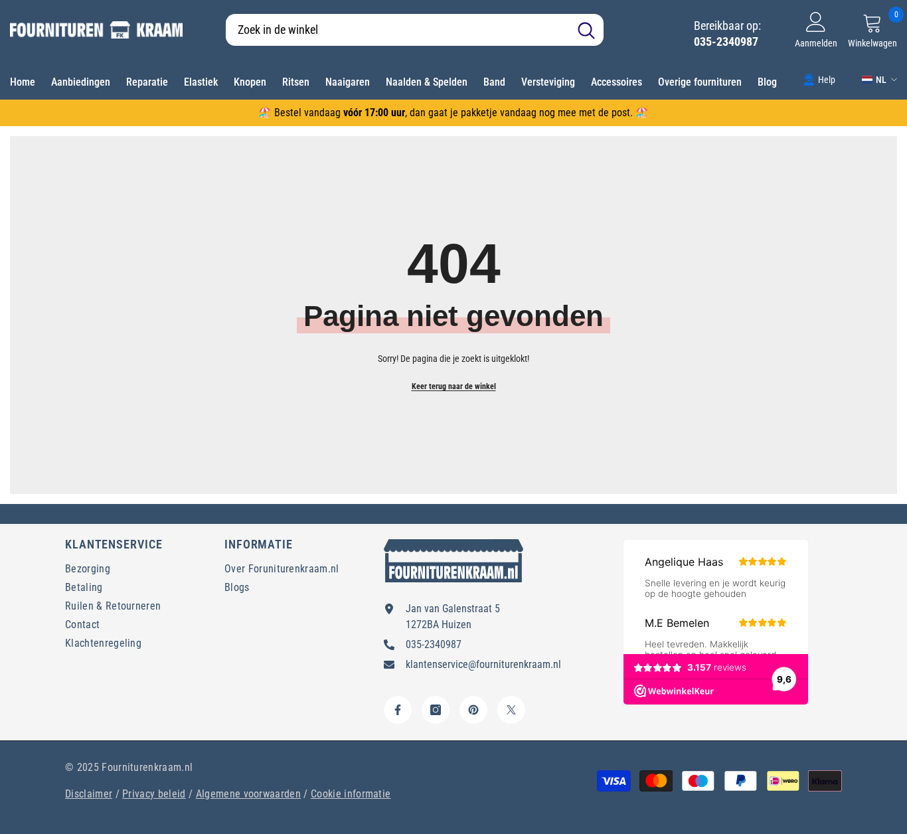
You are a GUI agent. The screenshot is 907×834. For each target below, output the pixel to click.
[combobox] (397, 30)
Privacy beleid (153, 794)
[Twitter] (511, 710)
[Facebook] (398, 710)
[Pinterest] (473, 710)
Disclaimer (88, 794)
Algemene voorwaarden (248, 794)
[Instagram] (436, 710)
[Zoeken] (415, 30)
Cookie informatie (350, 794)
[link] (819, 79)
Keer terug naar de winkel (454, 386)
